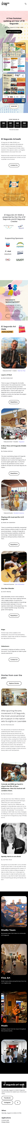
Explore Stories (14, 683)
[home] (12, 4)
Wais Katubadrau (19, 584)
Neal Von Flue (21, 370)
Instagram (7, 1102)
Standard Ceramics (19, 513)
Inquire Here (14, 316)
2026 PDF (14, 106)
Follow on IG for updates (14, 199)
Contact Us (14, 165)
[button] (25, 4)
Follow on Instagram (14, 31)
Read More (14, 402)
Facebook (7, 1098)
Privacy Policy (5, 1122)
